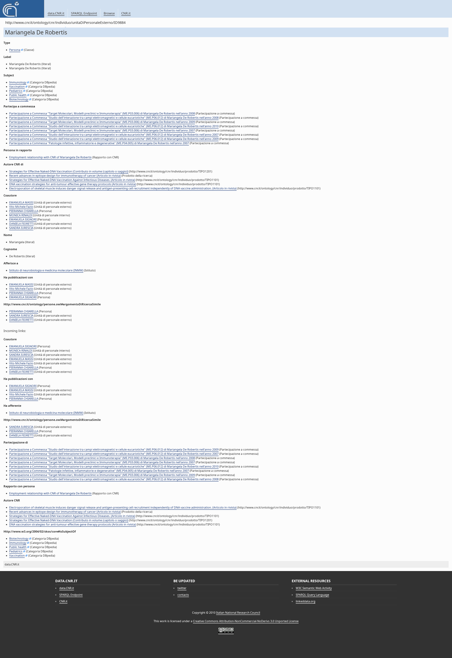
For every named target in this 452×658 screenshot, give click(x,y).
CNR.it (126, 13)
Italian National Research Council (238, 613)
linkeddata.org (305, 601)
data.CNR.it (56, 13)
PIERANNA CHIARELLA (23, 211)
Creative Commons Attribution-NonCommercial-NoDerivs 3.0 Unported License (246, 621)
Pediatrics (15, 91)
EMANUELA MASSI (21, 202)
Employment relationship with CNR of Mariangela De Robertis (50, 157)
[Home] (22, 9)
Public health (17, 95)
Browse (109, 13)
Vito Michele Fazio (21, 207)
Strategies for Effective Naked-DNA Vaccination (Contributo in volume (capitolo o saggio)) (68, 171)
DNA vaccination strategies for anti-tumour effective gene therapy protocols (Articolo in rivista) (72, 184)
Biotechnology (18, 99)
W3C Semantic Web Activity (314, 588)
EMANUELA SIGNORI (23, 219)
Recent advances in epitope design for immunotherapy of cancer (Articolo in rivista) (65, 176)
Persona (14, 50)
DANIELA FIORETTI (21, 224)
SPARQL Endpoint (84, 13)
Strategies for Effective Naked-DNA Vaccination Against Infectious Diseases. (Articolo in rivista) (72, 180)
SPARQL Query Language (312, 595)
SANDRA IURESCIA (21, 228)
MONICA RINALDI (20, 215)
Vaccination (17, 87)
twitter (181, 588)
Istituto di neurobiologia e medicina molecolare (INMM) (46, 270)
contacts (183, 595)
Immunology (17, 82)
